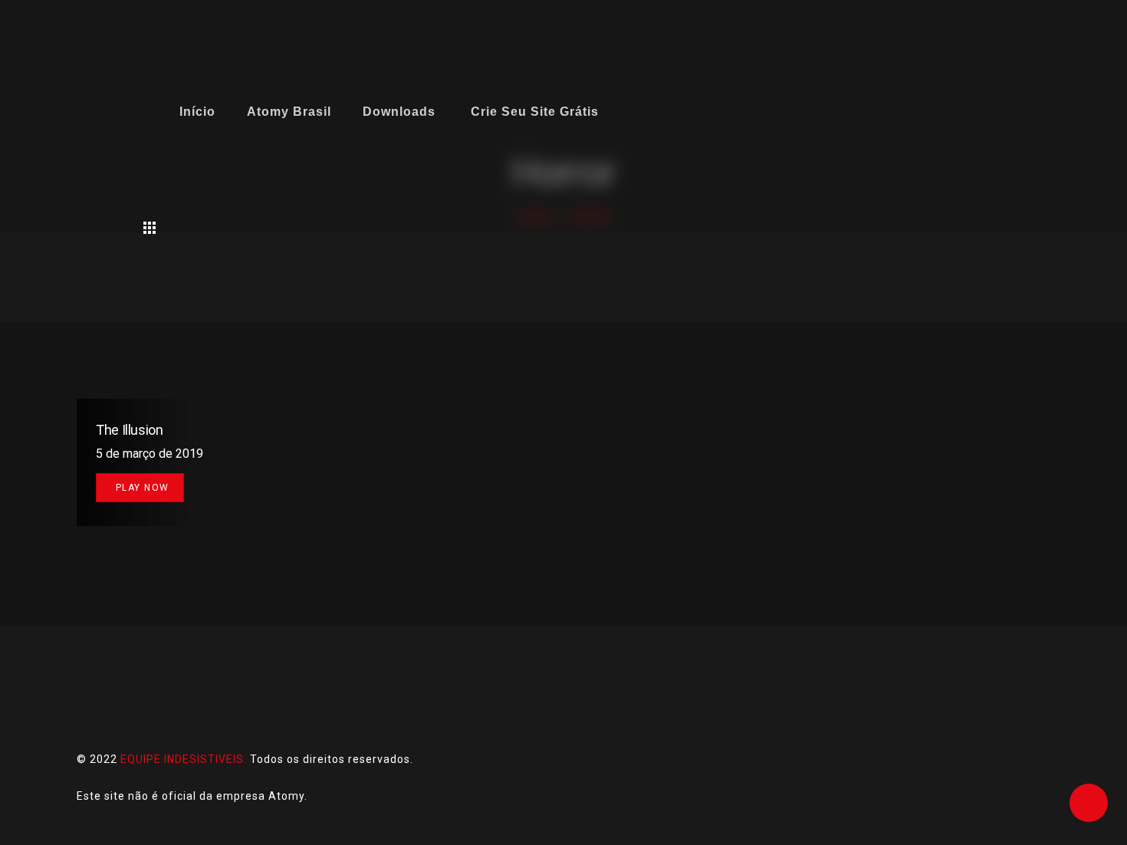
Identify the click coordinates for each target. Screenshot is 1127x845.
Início (197, 111)
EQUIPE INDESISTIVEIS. (183, 759)
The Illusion (129, 430)
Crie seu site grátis (535, 111)
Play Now (142, 487)
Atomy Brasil (289, 111)
